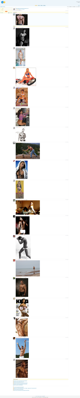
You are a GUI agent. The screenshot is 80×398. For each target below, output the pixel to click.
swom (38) (17, 317)
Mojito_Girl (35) (17, 337)
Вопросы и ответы (2, 6)
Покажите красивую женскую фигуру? (18, 389)
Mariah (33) (17, 13)
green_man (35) (17, 107)
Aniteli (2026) (17, 277)
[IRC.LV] (2, 2)
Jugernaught (17, 47)
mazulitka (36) (17, 215)
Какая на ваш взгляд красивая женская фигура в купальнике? (21, 390)
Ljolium (16, 235)
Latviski (79, 5)
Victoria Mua (17, 259)
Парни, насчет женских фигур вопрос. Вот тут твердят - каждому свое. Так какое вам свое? (25, 388)
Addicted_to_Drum (18, 199)
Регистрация (1, 12)
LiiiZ (16, 27)
